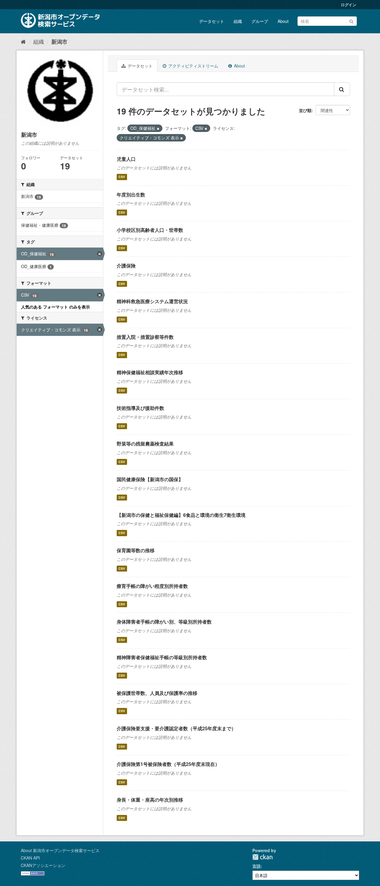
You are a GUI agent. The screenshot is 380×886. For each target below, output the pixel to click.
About (283, 21)
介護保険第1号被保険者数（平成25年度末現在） (168, 764)
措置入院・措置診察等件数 (145, 336)
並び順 (305, 110)
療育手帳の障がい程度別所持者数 (152, 586)
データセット (211, 21)
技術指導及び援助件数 (140, 408)
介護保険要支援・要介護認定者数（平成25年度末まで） (176, 728)
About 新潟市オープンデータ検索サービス (60, 850)
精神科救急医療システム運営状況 (152, 301)
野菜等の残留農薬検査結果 (145, 443)
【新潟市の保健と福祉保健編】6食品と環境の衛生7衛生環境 (181, 515)
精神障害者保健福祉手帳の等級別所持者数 (162, 657)
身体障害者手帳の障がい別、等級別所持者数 (164, 621)
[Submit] (351, 20)
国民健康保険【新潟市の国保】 (150, 479)
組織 (238, 21)
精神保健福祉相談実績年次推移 (150, 372)
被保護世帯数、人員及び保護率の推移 (157, 693)
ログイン (348, 4)
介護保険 (126, 265)
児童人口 (126, 158)
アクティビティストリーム (192, 66)
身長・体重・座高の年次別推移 (150, 799)
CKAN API (30, 858)
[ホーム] (23, 41)
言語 (256, 866)
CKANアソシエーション (43, 865)
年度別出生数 (131, 194)
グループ (259, 21)
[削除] (158, 128)
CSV (121, 177)
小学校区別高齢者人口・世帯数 (150, 229)
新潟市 (59, 41)
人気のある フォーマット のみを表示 (55, 307)
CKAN (262, 857)
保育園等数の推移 (136, 550)
